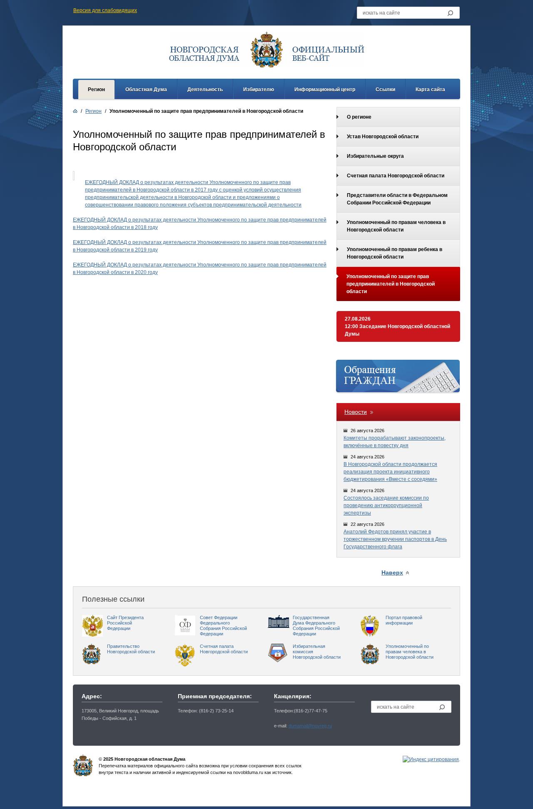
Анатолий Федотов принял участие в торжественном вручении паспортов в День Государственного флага (395, 539)
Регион (96, 89)
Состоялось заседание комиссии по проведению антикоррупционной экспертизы (386, 505)
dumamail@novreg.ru (310, 725)
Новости (355, 411)
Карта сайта (430, 89)
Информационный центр (324, 89)
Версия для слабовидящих (105, 10)
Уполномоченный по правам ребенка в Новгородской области (394, 253)
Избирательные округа (375, 156)
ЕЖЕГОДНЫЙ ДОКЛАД (100, 220)
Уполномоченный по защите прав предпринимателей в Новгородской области (390, 284)
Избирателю (258, 89)
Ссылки (385, 89)
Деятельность (205, 89)
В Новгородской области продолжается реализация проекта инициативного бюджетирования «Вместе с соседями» (390, 471)
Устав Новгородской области (382, 136)
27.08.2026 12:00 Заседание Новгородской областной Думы (397, 326)
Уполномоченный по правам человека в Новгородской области (396, 226)
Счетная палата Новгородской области (395, 176)
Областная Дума (146, 89)
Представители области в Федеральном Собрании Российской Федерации (397, 199)
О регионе (359, 117)
